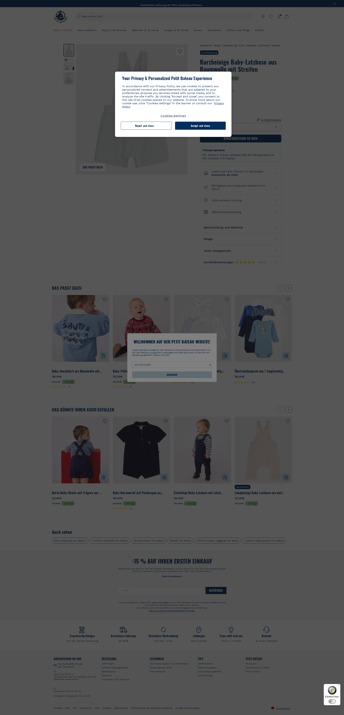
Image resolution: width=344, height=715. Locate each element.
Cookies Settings (173, 115)
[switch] (332, 701)
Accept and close (200, 126)
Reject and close (144, 126)
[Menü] (338, 686)
